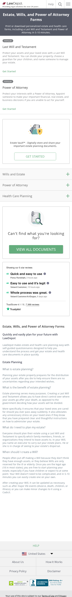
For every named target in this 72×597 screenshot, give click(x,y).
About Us (18, 562)
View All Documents (36, 249)
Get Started (9, 71)
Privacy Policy (17, 571)
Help (51, 4)
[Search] (60, 4)
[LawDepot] (12, 3)
